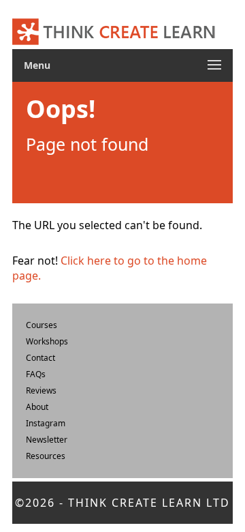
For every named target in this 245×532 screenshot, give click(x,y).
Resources (45, 456)
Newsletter (46, 439)
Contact (40, 358)
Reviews (41, 390)
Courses (41, 325)
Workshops (47, 341)
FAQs (36, 374)
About (37, 407)
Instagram (45, 423)
